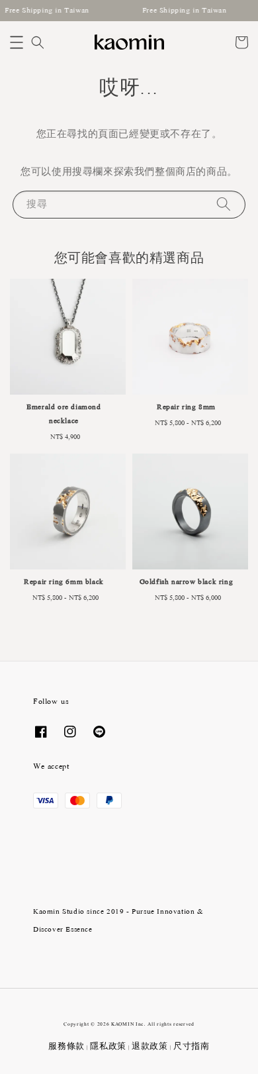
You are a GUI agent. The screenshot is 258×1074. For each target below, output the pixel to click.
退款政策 (150, 1046)
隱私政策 (108, 1046)
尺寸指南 (191, 1046)
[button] (16, 42)
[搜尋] (223, 204)
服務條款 (66, 1046)
